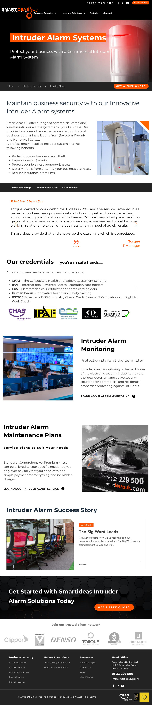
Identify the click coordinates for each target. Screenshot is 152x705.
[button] (47, 13)
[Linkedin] (123, 3)
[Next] (135, 224)
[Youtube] (127, 3)
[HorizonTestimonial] (78, 246)
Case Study (86, 525)
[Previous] (16, 224)
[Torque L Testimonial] (73, 246)
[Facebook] (118, 3)
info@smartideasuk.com (125, 678)
